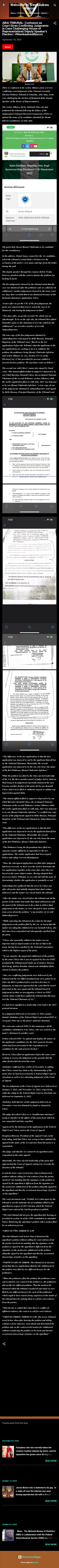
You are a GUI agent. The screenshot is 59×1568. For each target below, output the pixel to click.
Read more (51, 1461)
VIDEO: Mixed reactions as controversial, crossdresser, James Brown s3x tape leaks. (23, 1473)
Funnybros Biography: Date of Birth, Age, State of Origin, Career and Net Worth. (23, 1433)
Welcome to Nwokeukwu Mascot (29, 6)
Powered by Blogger (31, 1557)
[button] (55, 23)
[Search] (55, 5)
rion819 (35, 1562)
